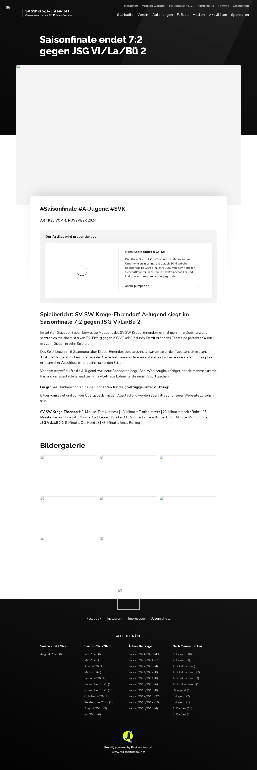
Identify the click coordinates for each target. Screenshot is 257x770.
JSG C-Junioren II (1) (186, 683)
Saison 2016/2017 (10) (144, 701)
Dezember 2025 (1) (98, 683)
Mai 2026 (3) (93, 659)
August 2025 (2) (95, 707)
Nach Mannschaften (187, 644)
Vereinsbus (206, 6)
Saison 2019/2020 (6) (143, 683)
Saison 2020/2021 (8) (143, 677)
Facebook (94, 616)
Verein (143, 15)
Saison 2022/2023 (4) (143, 665)
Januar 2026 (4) (94, 677)
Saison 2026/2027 (53, 644)
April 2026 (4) (93, 665)
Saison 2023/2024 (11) (144, 659)
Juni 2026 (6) (93, 653)
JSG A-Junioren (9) (185, 665)
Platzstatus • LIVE (182, 6)
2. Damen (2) (182, 713)
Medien (199, 15)
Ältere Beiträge (140, 644)
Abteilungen (162, 15)
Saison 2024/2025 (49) (144, 653)
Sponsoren (240, 15)
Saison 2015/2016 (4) (143, 707)
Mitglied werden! (153, 6)
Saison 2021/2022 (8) (143, 671)
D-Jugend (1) (182, 689)
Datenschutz (160, 616)
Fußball (183, 15)
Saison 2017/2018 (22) (144, 695)
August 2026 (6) (51, 653)
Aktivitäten (218, 15)
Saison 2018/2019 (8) (143, 689)
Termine (223, 6)
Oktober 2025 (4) (96, 695)
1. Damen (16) (182, 707)
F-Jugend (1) (181, 701)
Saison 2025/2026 (97, 644)
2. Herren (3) (181, 659)
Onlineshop (241, 6)
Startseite (125, 15)
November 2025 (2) (98, 689)
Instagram (131, 6)
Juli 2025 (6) (92, 713)
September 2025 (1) (98, 701)
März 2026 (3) (94, 671)
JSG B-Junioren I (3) (186, 677)
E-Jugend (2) (181, 695)
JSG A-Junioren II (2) (186, 671)
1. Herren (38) (182, 653)
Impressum (136, 616)
